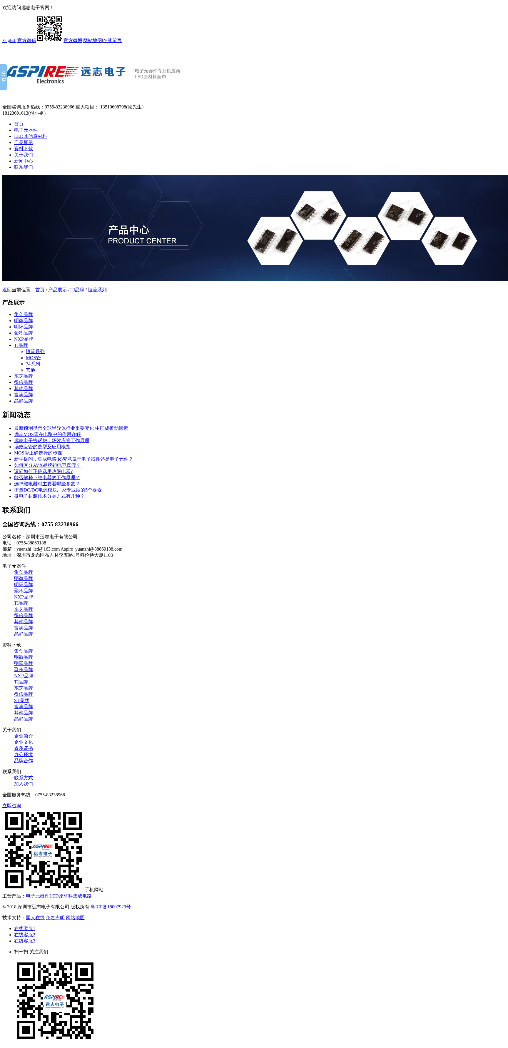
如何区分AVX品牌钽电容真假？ (47, 465)
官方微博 (72, 40)
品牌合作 (23, 760)
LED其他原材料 (30, 136)
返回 (7, 289)
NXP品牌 (23, 339)
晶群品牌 (23, 400)
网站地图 (92, 40)
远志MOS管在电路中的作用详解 (47, 434)
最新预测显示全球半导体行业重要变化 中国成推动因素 (71, 428)
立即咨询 (11, 805)
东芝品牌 (23, 376)
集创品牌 (23, 314)
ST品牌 (21, 700)
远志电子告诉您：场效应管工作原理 (51, 440)
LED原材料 (61, 895)
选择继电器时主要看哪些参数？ (47, 483)
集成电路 (82, 895)
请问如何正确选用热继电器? (43, 471)
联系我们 (23, 167)
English (9, 40)
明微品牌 (23, 320)
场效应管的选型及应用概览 (42, 446)
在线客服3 (24, 940)
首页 (19, 123)
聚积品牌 (23, 332)
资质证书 (23, 748)
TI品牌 (77, 289)
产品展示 (23, 142)
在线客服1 (24, 928)
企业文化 (23, 742)
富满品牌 (23, 394)
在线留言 (112, 40)
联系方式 (23, 777)
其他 (30, 369)
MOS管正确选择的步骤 (38, 452)
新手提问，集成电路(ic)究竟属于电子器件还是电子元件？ (73, 459)
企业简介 (23, 735)
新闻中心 (23, 160)
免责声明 (55, 917)
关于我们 (23, 154)
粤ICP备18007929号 (111, 906)
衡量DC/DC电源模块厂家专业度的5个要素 (58, 489)
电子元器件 (26, 130)
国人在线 (35, 917)
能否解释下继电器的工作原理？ (47, 477)
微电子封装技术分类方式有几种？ (49, 496)
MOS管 (33, 357)
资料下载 (23, 148)
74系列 (33, 363)
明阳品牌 (23, 326)
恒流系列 (97, 289)
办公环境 (23, 754)
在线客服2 (24, 934)
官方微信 (26, 40)
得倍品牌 (23, 382)
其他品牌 (23, 388)
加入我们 (23, 783)
